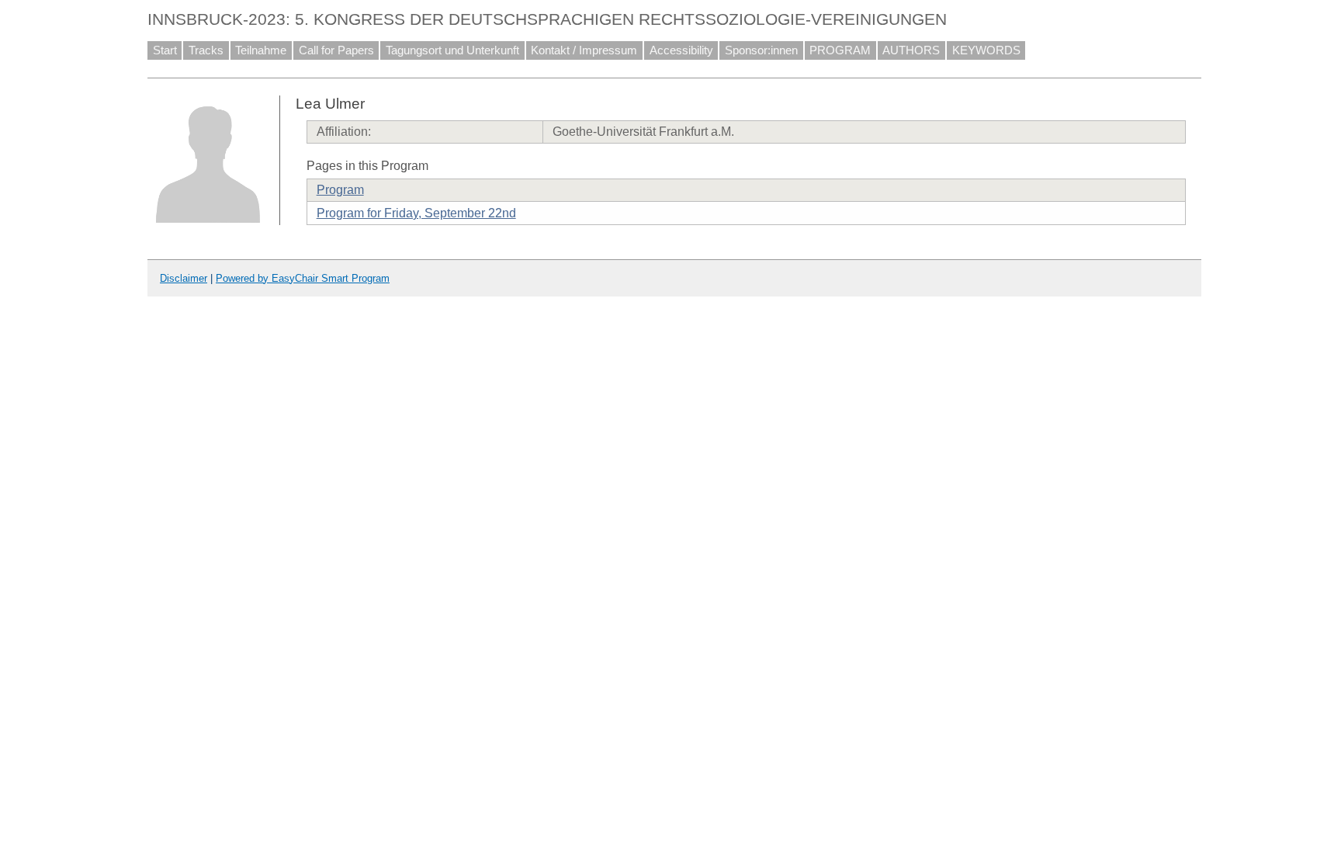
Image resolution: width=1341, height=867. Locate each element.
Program (340, 189)
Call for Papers (336, 50)
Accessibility (681, 50)
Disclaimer (183, 278)
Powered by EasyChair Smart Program (303, 278)
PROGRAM (840, 50)
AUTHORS (911, 50)
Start (165, 50)
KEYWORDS (986, 50)
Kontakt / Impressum (584, 50)
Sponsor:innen (761, 50)
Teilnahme (260, 50)
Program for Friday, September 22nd (416, 213)
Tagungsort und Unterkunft (452, 50)
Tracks (206, 50)
